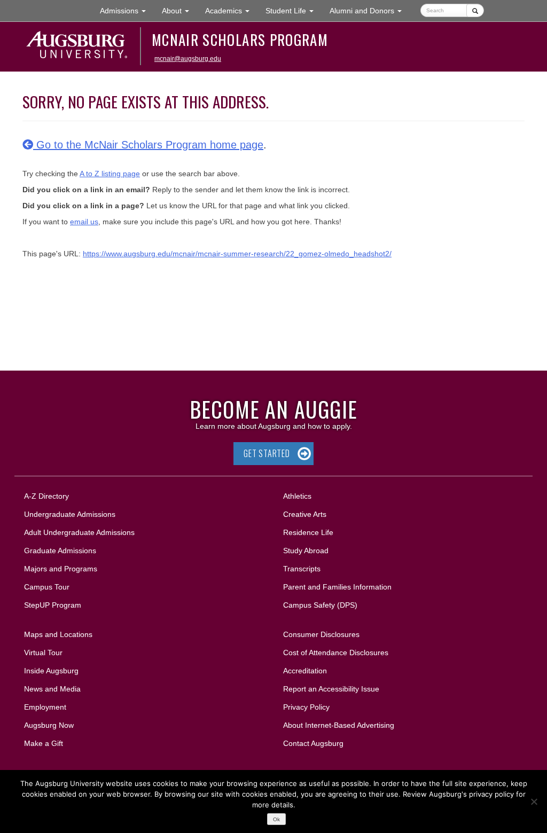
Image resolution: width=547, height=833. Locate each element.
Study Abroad (306, 550)
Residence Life (308, 532)
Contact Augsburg (313, 743)
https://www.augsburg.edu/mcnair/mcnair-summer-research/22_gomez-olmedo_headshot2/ (237, 253)
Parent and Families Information (337, 587)
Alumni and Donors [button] (370, 10)
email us (84, 221)
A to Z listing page (110, 173)
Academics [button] (231, 10)
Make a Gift (43, 743)
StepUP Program (52, 605)
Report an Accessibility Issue (331, 689)
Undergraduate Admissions (69, 514)
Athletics (297, 496)
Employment (45, 707)
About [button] (179, 13)
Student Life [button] (293, 10)
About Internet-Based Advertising (338, 725)
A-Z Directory (46, 496)
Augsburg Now (49, 725)
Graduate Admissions (60, 550)
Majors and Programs (60, 568)
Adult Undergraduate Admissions (79, 532)
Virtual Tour (43, 652)
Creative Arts (304, 514)
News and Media (52, 689)
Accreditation (305, 670)
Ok (276, 819)
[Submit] (475, 10)
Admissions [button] (127, 10)
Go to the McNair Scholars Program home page (148, 145)
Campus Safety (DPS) (320, 605)
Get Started (267, 453)
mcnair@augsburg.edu (187, 58)
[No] (533, 801)
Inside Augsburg (51, 670)
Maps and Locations (58, 634)
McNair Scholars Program (240, 39)
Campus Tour (46, 587)
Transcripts (302, 568)
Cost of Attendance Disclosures (335, 652)
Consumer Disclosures (321, 634)
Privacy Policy (306, 707)
